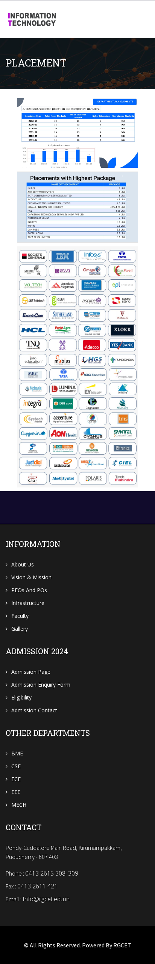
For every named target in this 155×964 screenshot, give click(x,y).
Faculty (20, 615)
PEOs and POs (29, 590)
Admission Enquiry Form (40, 684)
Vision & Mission (31, 577)
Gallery (19, 628)
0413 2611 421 (37, 886)
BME (17, 753)
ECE (16, 779)
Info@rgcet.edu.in (46, 899)
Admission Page (30, 671)
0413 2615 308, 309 (51, 873)
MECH (18, 804)
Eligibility (21, 697)
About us (22, 564)
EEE (15, 791)
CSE (16, 766)
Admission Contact (34, 710)
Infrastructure (27, 603)
